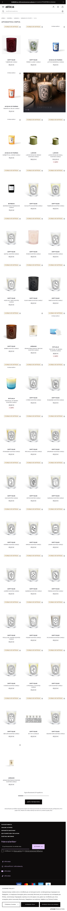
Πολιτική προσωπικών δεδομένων (34, 851)
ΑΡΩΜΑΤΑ (16, 18)
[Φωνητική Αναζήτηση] (62, 11)
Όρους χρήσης (18, 851)
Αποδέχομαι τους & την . (24, 851)
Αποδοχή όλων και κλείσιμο (50, 904)
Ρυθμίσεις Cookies (10, 904)
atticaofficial (8, 866)
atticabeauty (18, 866)
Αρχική (3, 18)
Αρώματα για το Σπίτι (26, 18)
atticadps (7, 861)
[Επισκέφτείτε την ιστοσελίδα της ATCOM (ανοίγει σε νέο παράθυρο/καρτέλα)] (57, 909)
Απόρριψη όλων (30, 904)
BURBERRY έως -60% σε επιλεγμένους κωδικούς (23, 2)
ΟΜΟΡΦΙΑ (9, 18)
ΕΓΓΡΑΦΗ (37, 846)
